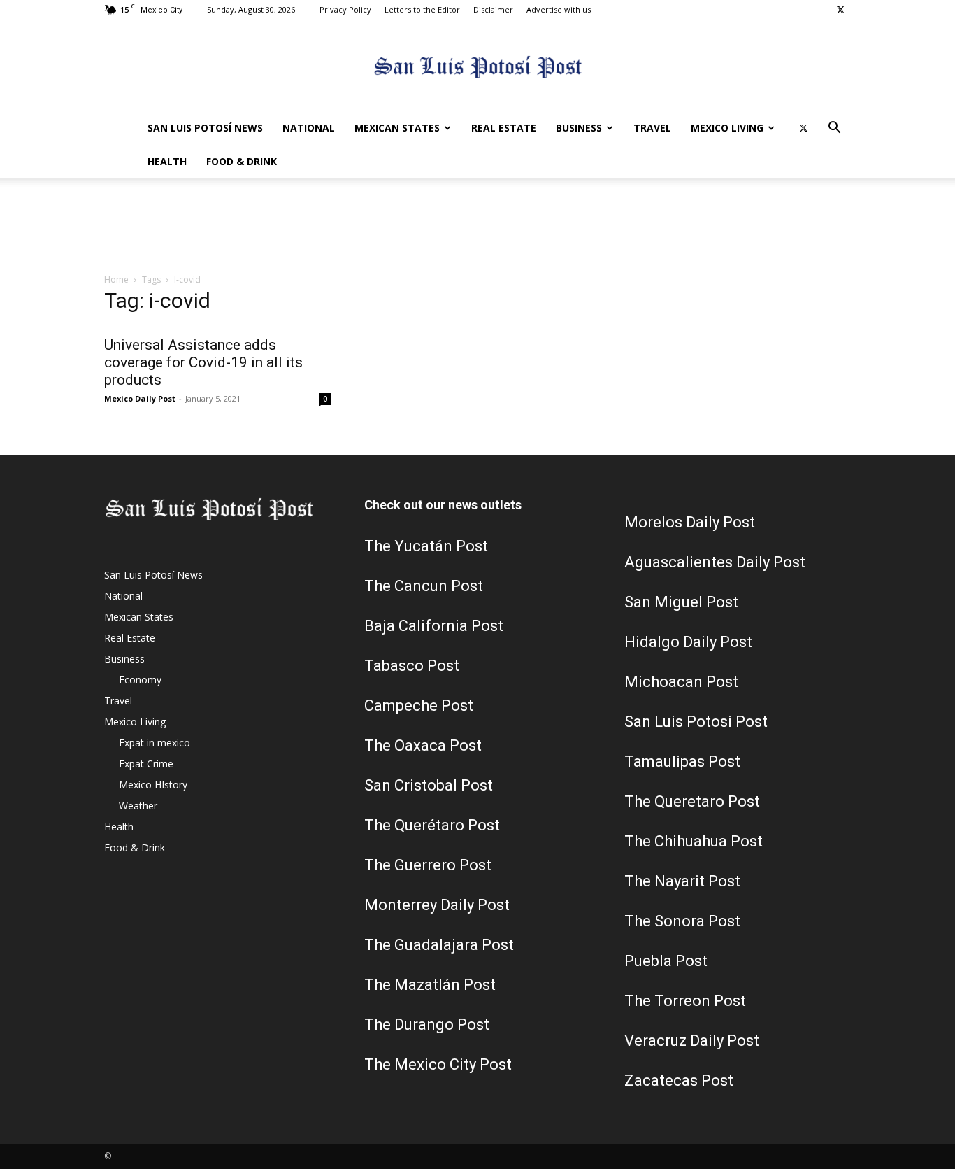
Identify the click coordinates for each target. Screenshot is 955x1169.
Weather (138, 805)
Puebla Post (666, 961)
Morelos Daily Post (689, 522)
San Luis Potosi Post (696, 721)
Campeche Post (418, 705)
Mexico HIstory (153, 784)
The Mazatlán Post (430, 984)
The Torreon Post (685, 1000)
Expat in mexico (154, 742)
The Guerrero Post (427, 865)
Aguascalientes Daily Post (714, 562)
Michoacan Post (681, 681)
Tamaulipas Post (682, 761)
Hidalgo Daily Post (688, 642)
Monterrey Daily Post (437, 905)
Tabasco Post (411, 665)
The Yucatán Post (426, 546)
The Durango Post (426, 1024)
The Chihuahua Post (693, 841)
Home (116, 279)
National (308, 127)
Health (167, 161)
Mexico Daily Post (139, 398)
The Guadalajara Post (439, 945)
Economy (140, 679)
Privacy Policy (345, 9)
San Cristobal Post (428, 785)
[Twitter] (840, 10)
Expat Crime (146, 763)
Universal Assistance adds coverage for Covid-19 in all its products (203, 362)
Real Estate (503, 127)
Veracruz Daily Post (691, 1040)
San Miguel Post (681, 602)
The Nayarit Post (682, 881)
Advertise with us (558, 9)
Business (579, 127)
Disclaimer (493, 9)
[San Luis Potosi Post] (477, 67)
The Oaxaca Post (423, 745)
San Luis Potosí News (205, 127)
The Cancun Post (423, 586)
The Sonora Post (682, 921)
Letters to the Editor (422, 9)
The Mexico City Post (438, 1064)
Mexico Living (727, 127)
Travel (652, 127)
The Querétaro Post (432, 825)
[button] (834, 129)
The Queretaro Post (692, 801)
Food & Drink (241, 161)
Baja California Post (433, 626)
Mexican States (397, 127)
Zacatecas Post (678, 1080)
